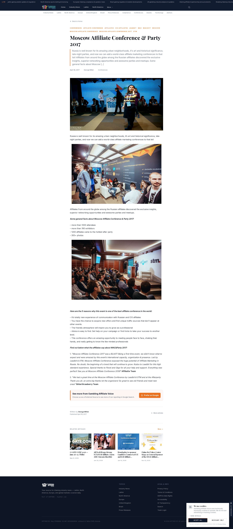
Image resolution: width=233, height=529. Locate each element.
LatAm (86, 7)
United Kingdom (91, 13)
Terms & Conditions (165, 492)
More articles (158, 413)
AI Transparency (164, 503)
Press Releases (113, 13)
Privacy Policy (163, 489)
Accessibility (162, 499)
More (109, 7)
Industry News (74, 7)
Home (63, 7)
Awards (149, 13)
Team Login (162, 510)
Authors (169, 13)
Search (160, 507)
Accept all (198, 520)
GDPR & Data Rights (165, 496)
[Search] (189, 7)
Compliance (126, 13)
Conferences (138, 13)
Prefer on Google (151, 395)
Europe (80, 13)
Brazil (102, 13)
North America (97, 7)
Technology (159, 13)
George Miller (89, 70)
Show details (195, 516)
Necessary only (218, 520)
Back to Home (77, 21)
